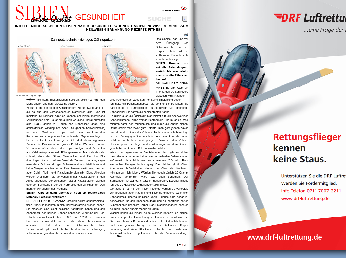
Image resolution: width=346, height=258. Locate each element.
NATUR (83, 26)
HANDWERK (141, 26)
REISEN (69, 26)
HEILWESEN (96, 29)
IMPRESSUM (178, 26)
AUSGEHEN (52, 26)
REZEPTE (139, 29)
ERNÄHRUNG (118, 29)
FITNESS (155, 29)
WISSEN (159, 26)
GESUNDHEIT (102, 26)
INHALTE (22, 26)
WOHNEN (122, 26)
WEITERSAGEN (171, 10)
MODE (36, 26)
